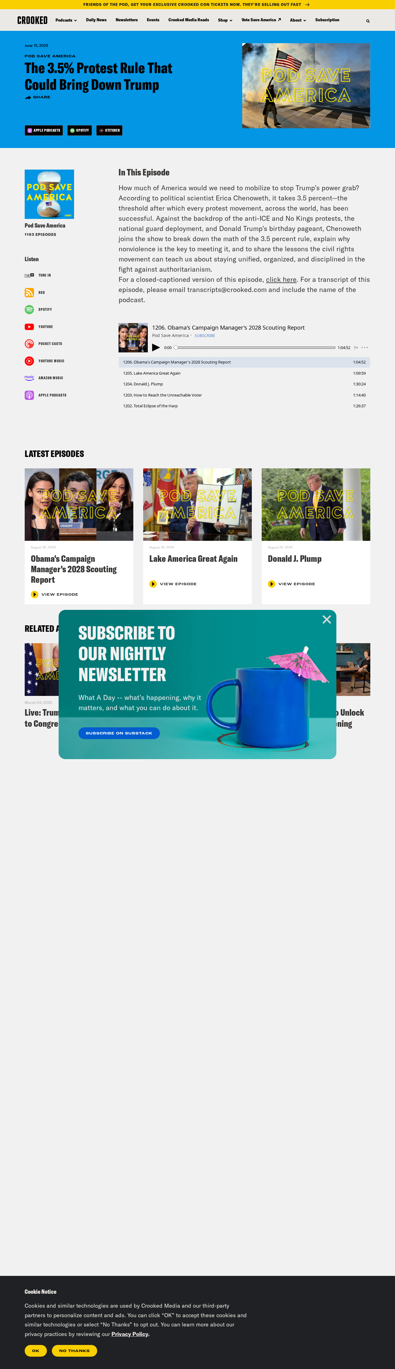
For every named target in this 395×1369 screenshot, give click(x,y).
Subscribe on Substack (119, 733)
